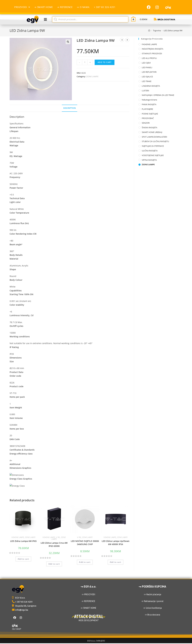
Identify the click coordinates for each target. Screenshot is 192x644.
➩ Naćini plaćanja (152, 594)
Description (69, 108)
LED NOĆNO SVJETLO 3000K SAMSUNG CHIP (85, 543)
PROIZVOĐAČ (148, 118)
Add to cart (104, 62)
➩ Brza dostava (152, 614)
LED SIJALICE (147, 76)
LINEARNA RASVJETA (151, 86)
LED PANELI (147, 67)
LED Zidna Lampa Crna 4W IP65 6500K (54, 544)
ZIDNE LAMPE (92, 76)
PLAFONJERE (147, 109)
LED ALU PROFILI (149, 58)
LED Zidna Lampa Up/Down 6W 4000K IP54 (115, 543)
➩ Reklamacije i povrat (152, 601)
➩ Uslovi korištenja (152, 607)
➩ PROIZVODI (88, 594)
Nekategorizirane (149, 99)
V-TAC (58, 537)
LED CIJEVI (146, 62)
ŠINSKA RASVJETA (149, 127)
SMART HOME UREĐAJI (152, 132)
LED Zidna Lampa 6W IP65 (23, 541)
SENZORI (146, 123)
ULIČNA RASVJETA (150, 150)
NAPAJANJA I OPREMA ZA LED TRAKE (158, 95)
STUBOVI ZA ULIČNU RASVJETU (155, 141)
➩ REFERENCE (88, 601)
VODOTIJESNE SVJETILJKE (153, 155)
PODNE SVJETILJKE (150, 113)
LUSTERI (145, 90)
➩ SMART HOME (88, 607)
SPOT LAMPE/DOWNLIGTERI (154, 136)
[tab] (69, 108)
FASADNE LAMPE (17, 537)
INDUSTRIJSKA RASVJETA (152, 48)
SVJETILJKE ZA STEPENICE (153, 146)
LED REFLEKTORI (149, 72)
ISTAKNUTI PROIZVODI (152, 53)
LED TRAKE (146, 81)
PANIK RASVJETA (149, 104)
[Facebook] (149, 7)
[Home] (149, 30)
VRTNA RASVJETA (149, 160)
